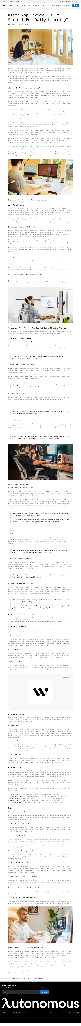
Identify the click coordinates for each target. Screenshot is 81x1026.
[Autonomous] (7, 5)
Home (2, 978)
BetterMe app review (17, 798)
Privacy (65, 1012)
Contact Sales (66, 5)
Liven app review (16, 796)
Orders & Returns (65, 1)
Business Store (56, 5)
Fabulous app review (25, 249)
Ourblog (8, 978)
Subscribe (44, 992)
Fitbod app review (16, 802)
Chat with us (72, 1012)
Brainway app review (17, 800)
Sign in (77, 1)
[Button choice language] (72, 1)
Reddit (59, 1012)
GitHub (52, 1012)
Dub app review (15, 794)
